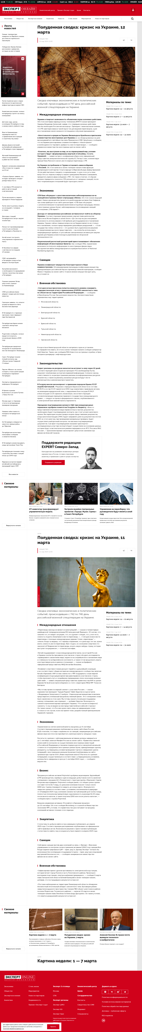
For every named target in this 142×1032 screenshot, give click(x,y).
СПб (54, 996)
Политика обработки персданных (115, 1006)
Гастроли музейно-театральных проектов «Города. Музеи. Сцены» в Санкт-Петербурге (80, 511)
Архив (79, 10)
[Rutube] (118, 992)
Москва (56, 991)
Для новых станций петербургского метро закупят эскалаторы (13, 218)
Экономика (8, 18)
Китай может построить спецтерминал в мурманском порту (12, 239)
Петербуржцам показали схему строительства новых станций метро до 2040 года (13, 453)
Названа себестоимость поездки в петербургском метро (11, 414)
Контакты (86, 10)
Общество (20, 18)
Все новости (13, 474)
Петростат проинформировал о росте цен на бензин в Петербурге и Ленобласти (12, 229)
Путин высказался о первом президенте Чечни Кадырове (12, 198)
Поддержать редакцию (53, 462)
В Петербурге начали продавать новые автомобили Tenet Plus (13, 444)
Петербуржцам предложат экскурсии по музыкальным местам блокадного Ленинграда (13, 349)
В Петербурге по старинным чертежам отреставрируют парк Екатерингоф (12, 315)
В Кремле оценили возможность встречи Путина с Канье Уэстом (12, 393)
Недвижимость (35, 1000)
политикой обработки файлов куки (13, 1029)
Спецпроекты (82, 1014)
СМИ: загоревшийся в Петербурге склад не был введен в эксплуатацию (11, 260)
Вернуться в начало (13, 525)
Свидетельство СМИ (85, 1005)
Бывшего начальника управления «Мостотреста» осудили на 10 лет (13, 168)
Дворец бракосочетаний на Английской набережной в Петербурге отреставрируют (13, 147)
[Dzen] (105, 992)
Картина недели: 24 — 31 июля (118, 135)
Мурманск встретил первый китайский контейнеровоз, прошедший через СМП (11, 464)
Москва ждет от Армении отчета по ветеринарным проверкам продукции (11, 403)
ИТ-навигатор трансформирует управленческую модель (44, 510)
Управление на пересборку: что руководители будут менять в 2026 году (116, 511)
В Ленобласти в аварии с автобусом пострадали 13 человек (11, 250)
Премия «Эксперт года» (65, 10)
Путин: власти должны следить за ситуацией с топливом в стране (13, 208)
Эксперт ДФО (58, 1005)
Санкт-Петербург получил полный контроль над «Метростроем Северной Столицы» (11, 360)
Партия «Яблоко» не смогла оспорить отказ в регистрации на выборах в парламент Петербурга (13, 373)
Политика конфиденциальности (114, 997)
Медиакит (81, 1009)
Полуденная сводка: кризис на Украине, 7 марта (77, 936)
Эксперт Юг (57, 1009)
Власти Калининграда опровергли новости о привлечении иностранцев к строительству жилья (12, 136)
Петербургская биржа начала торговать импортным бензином (12, 325)
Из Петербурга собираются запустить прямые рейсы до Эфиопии (12, 424)
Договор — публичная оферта (114, 1011)
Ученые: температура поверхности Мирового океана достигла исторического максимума (13, 37)
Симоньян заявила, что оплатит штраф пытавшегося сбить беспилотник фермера (13, 304)
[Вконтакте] (111, 992)
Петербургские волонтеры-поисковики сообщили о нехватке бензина (11, 435)
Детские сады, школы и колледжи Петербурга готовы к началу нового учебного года (13, 124)
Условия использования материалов (116, 1002)
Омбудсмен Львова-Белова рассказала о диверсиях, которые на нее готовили (11, 49)
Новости (61, 18)
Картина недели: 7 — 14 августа (119, 117)
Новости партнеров (102, 18)
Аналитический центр (47, 10)
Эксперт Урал (58, 1014)
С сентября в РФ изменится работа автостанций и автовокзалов (12, 189)
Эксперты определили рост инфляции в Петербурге (12, 383)
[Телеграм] (124, 40)
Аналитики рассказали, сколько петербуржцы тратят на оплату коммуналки (13, 113)
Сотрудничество (84, 996)
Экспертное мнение (35, 18)
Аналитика (50, 18)
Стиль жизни (72, 18)
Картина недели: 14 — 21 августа (119, 109)
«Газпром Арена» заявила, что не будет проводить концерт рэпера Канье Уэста (12, 179)
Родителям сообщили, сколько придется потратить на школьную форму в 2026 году (13, 337)
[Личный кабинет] (133, 10)
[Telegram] (125, 992)
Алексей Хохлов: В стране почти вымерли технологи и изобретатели (115, 937)
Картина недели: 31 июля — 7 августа (118, 125)
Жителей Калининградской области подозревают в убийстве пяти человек (11, 158)
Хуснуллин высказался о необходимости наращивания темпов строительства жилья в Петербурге (13, 272)
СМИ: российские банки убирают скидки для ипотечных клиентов (13, 294)
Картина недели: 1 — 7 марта (42, 935)
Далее (39, 533)
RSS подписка (107, 1016)
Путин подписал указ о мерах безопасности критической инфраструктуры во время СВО (13, 103)
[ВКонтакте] (131, 40)
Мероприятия (86, 18)
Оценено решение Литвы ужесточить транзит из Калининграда (11, 283)
